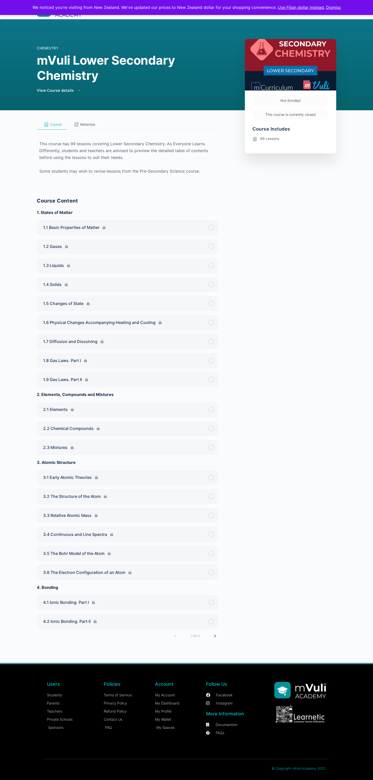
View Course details (56, 90)
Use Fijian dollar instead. (301, 7)
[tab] (52, 124)
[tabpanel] (127, 157)
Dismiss (333, 7)
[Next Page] (215, 636)
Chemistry (48, 48)
